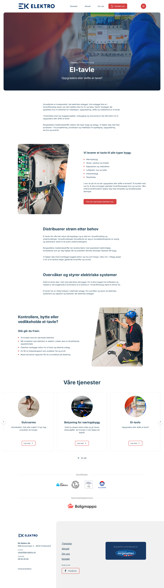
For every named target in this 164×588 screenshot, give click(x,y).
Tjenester (74, 62)
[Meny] (143, 6)
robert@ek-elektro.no (27, 552)
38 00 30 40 (23, 559)
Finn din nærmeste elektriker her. (100, 202)
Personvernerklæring (24, 569)
